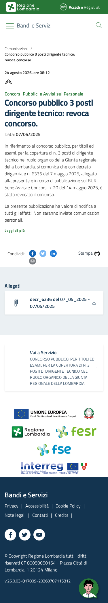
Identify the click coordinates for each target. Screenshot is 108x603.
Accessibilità (37, 505)
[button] (97, 24)
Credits (61, 515)
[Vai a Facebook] (10, 535)
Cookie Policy (68, 505)
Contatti (40, 515)
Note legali (15, 515)
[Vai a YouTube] (39, 535)
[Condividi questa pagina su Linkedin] (53, 252)
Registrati (92, 7)
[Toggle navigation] (10, 26)
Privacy (11, 505)
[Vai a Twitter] (25, 535)
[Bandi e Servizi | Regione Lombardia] (22, 7)
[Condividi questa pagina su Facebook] (32, 252)
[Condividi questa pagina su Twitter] (42, 252)
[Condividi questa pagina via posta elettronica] (32, 260)
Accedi (74, 7)
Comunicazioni (16, 49)
